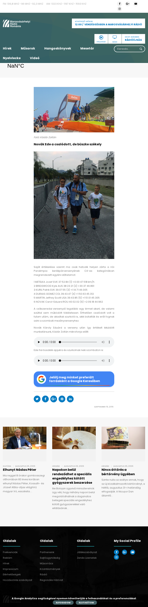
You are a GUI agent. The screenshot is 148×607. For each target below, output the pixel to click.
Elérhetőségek (12, 574)
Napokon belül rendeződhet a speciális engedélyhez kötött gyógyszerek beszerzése (72, 476)
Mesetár (87, 48)
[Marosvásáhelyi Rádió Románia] (24, 23)
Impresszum (10, 569)
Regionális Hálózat (51, 580)
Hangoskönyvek (57, 48)
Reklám (7, 557)
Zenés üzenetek (87, 557)
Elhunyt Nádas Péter (19, 469)
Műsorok (28, 48)
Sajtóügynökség (50, 557)
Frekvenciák (10, 552)
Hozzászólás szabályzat (17, 580)
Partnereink (47, 552)
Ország (56, 466)
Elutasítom (86, 602)
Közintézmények (50, 569)
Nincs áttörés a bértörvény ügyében (118, 471)
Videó (35, 58)
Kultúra (7, 466)
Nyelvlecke (12, 58)
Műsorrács (46, 563)
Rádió (43, 574)
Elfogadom (63, 602)
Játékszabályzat (87, 552)
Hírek (7, 48)
